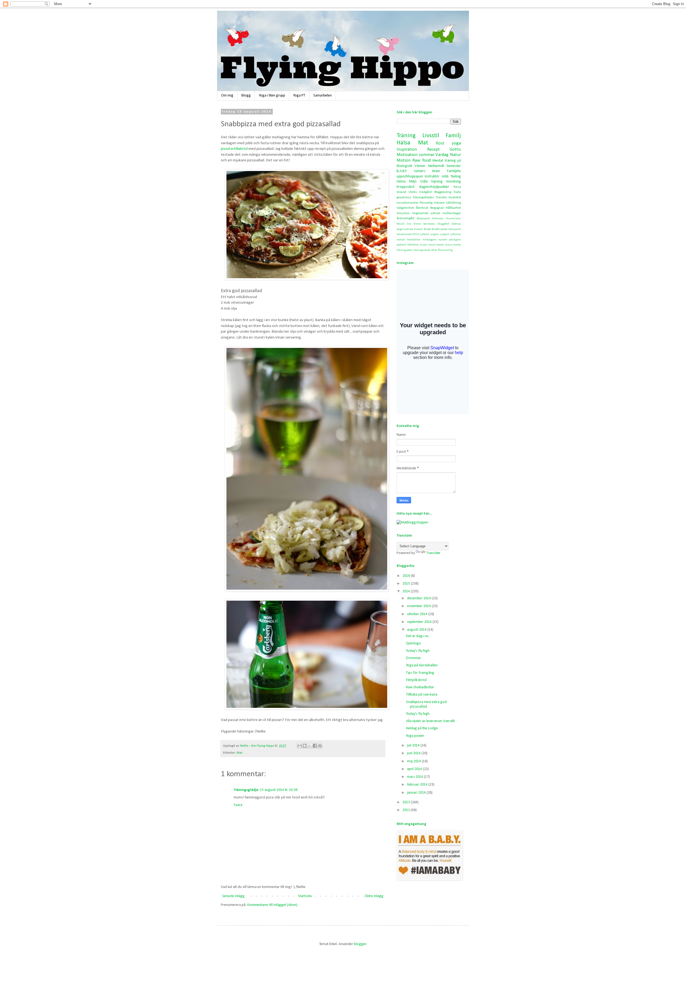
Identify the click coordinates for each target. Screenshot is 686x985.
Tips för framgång (420, 673)
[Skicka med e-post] (299, 745)
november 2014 (419, 606)
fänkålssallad (440, 229)
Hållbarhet (453, 208)
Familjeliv (454, 171)
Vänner (420, 166)
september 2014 (420, 622)
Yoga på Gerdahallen (422, 665)
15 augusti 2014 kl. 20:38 (278, 790)
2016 (406, 576)
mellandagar (451, 213)
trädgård (425, 192)
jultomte (455, 234)
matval (401, 239)
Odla (424, 182)
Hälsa (403, 143)
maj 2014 (414, 761)
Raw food (421, 160)
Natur (455, 155)
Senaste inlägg (233, 896)
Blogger (360, 944)
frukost (418, 229)
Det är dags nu (417, 636)
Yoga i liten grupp (272, 96)
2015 (406, 584)
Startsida (305, 896)
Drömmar (437, 218)
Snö (409, 223)
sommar (426, 155)
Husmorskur (453, 218)
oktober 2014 (417, 614)
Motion (404, 160)
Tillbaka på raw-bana (421, 695)
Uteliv (413, 192)
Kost (440, 143)
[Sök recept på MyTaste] (412, 523)
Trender (441, 197)
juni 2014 (414, 753)
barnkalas (429, 223)
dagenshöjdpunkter (434, 187)
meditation (413, 239)
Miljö (413, 182)
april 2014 (415, 769)
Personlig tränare (432, 203)
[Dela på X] (309, 745)
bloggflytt (444, 223)
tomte (457, 244)
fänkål (427, 229)
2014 (406, 591)
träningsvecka (421, 250)
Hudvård (455, 197)
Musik (400, 223)
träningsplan (404, 250)
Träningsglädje (246, 790)
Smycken (403, 213)
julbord (424, 234)
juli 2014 (413, 746)
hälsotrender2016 (408, 234)
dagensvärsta (405, 229)
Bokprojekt (423, 218)
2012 (406, 810)
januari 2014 (417, 793)
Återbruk (422, 208)
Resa (457, 187)
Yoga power (415, 736)
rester (424, 244)
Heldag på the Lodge (422, 728)
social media (436, 244)
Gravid (401, 192)
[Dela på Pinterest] (320, 745)
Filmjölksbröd (416, 680)
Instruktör (432, 176)
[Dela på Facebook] (315, 745)
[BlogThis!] (304, 745)
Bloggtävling (442, 192)
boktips (456, 223)
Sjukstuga (413, 643)
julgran (434, 234)
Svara (238, 805)
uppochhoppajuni (410, 176)
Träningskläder (423, 197)
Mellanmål (436, 166)
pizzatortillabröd (234, 149)
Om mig (227, 96)
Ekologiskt (404, 166)
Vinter (417, 223)
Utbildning (453, 203)
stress (449, 244)
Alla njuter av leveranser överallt (430, 721)
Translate (433, 553)
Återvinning (445, 250)
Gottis (455, 149)
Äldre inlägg (374, 896)
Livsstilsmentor (407, 203)
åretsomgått (405, 218)
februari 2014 (417, 785)
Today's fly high (418, 651)
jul (459, 161)
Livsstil (430, 136)
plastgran (455, 239)
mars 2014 (415, 777)
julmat (435, 213)
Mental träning (444, 161)
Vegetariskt (420, 213)
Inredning (453, 182)
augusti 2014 (417, 630)
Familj (453, 136)
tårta (434, 250)
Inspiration (407, 149)
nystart (442, 239)
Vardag (442, 155)
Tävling (455, 176)
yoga (456, 143)
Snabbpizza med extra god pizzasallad (426, 704)
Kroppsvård (405, 187)
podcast (401, 244)
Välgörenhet (405, 208)
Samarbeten (322, 96)
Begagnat (437, 208)
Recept (433, 149)
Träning (406, 136)
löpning (437, 182)
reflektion (413, 244)
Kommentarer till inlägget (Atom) (272, 905)
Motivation (407, 155)
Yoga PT (299, 96)
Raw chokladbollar (420, 687)
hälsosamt (454, 229)
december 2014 (419, 598)
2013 (406, 802)
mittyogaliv (430, 239)
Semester (453, 166)
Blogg (246, 96)
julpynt (444, 234)
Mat (240, 752)
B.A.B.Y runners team (418, 171)
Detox (401, 182)
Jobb (445, 176)
